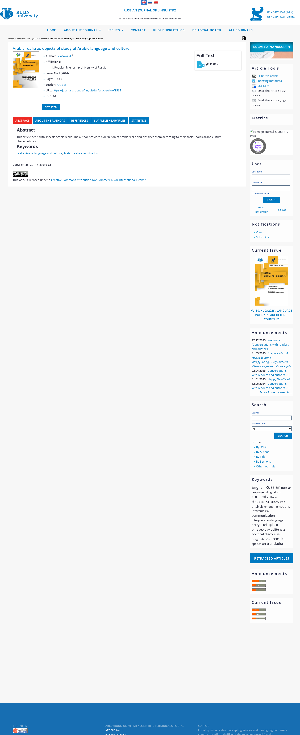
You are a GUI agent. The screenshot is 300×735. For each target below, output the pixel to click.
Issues (114, 30)
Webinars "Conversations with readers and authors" (270, 344)
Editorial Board (206, 30)
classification (89, 153)
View (259, 232)
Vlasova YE (65, 56)
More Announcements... (276, 392)
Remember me (262, 193)
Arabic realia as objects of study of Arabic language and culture (72, 38)
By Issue (261, 447)
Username (257, 171)
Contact (138, 30)
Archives (20, 38)
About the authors (50, 120)
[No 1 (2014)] (26, 87)
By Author (262, 452)
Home (51, 30)
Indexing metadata (269, 81)
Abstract (22, 120)
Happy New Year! (279, 379)
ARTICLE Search (114, 730)
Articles (61, 85)
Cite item (263, 86)
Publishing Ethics (169, 30)
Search (255, 412)
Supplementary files (109, 120)
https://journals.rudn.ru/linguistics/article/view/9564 (86, 90)
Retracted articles (271, 558)
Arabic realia (72, 153)
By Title (260, 457)
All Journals (241, 30)
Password (257, 182)
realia (20, 153)
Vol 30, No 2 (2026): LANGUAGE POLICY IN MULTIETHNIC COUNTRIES (271, 315)
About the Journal (81, 30)
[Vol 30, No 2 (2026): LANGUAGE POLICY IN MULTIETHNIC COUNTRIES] (271, 304)
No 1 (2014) (32, 38)
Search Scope (258, 423)
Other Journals (265, 466)
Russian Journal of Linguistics (150, 14)
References (79, 120)
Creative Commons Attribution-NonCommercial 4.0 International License (98, 180)
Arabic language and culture (43, 153)
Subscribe (262, 237)
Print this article (267, 76)
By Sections (263, 461)
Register (281, 209)
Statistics (138, 120)
